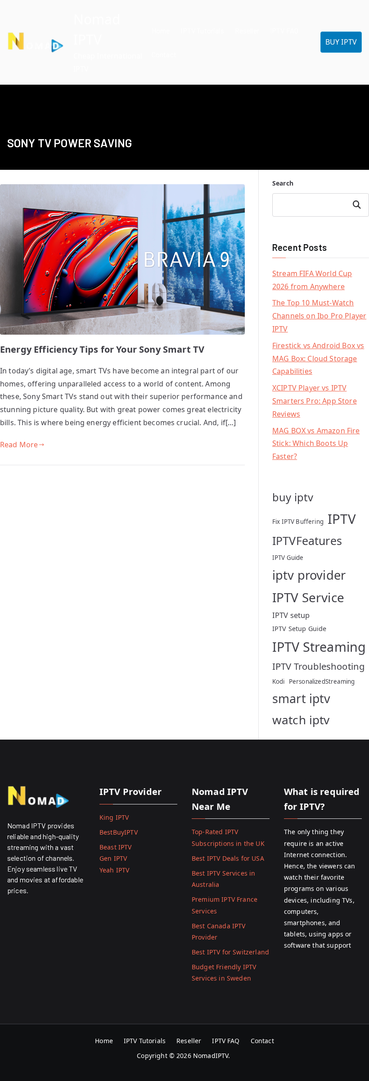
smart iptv (301, 698)
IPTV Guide (288, 558)
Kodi (278, 681)
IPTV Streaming (319, 646)
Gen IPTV (113, 858)
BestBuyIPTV (118, 832)
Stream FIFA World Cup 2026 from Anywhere (312, 279)
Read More (19, 445)
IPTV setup (291, 615)
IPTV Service (308, 597)
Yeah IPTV (114, 870)
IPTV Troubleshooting (318, 666)
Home (161, 30)
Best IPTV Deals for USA (228, 858)
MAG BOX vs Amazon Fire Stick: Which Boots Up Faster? (316, 444)
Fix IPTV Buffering (298, 522)
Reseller (247, 30)
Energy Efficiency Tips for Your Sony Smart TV (102, 349)
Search (282, 183)
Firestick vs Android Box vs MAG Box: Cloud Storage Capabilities (318, 359)
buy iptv (292, 497)
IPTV (342, 519)
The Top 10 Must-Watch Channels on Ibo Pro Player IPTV (319, 316)
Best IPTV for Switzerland (230, 952)
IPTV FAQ (284, 30)
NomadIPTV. (212, 1055)
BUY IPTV (341, 42)
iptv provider (309, 575)
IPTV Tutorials (202, 30)
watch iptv (301, 720)
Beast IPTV (115, 847)
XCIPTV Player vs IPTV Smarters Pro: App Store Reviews (314, 401)
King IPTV (114, 817)
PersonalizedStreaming (322, 681)
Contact (164, 54)
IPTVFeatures (307, 540)
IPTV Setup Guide (299, 628)
